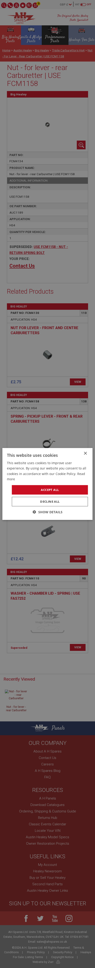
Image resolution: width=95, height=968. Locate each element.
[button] (47, 512)
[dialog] (47, 484)
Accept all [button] (50, 490)
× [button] (85, 453)
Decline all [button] (49, 501)
